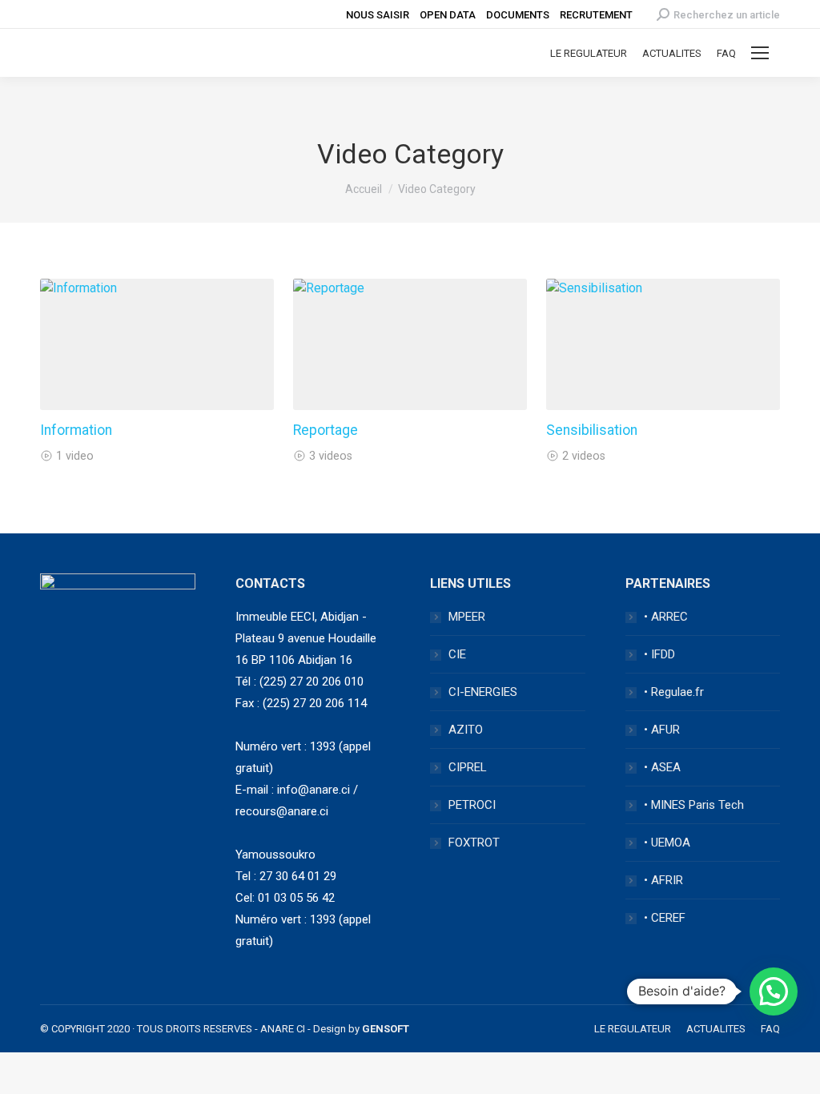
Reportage (325, 430)
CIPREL (467, 767)
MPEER (466, 616)
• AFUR (662, 729)
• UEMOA (667, 842)
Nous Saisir (377, 15)
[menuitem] (588, 53)
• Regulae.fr (674, 692)
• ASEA (662, 767)
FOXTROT (474, 842)
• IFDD (659, 654)
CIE (457, 654)
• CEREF (664, 918)
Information (76, 430)
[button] (774, 991)
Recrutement (596, 15)
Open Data (448, 15)
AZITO (465, 729)
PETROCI (472, 805)
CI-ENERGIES (482, 692)
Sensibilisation (591, 430)
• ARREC (666, 616)
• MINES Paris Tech (694, 805)
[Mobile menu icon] (760, 53)
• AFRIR (663, 880)
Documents (517, 15)
